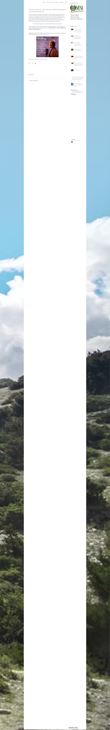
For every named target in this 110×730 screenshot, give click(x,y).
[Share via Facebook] (29, 63)
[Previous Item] (72, 9)
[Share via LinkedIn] (35, 63)
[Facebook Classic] (72, 142)
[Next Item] (82, 9)
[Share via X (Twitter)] (32, 63)
